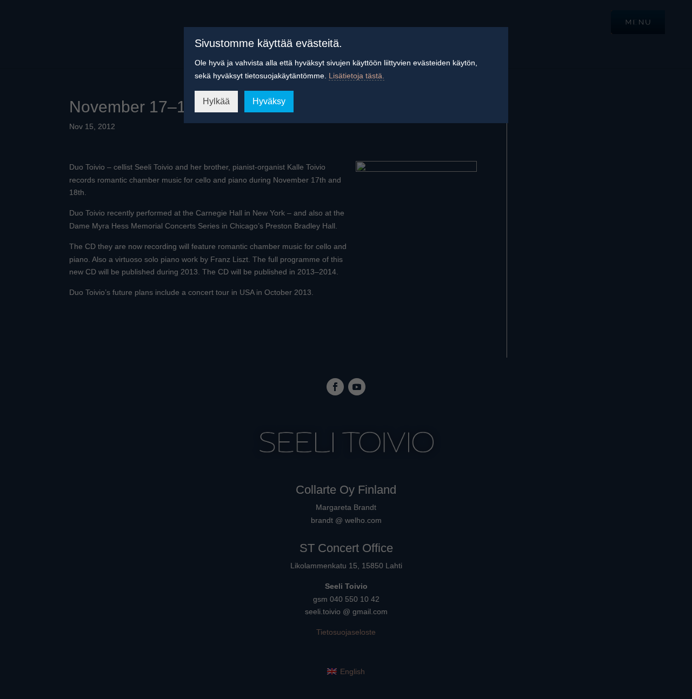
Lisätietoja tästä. (356, 75)
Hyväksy (268, 101)
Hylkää (216, 101)
